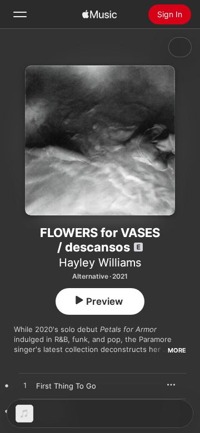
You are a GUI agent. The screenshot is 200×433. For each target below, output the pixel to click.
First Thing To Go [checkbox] (66, 385)
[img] (99, 14)
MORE (177, 350)
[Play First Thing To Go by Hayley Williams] (25, 386)
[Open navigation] (20, 14)
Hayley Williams (100, 262)
